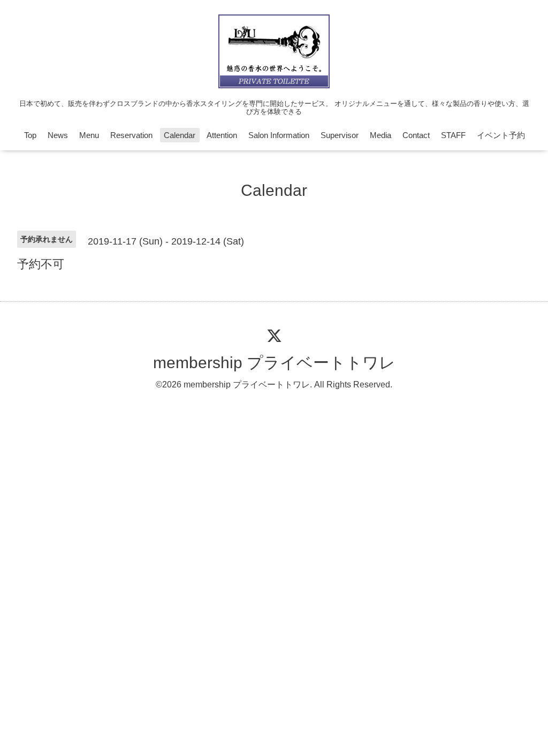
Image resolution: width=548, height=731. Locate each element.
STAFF (453, 135)
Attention (222, 135)
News (58, 135)
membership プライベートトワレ (274, 362)
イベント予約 (501, 135)
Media (380, 135)
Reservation (131, 135)
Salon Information (278, 135)
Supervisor (340, 135)
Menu (89, 135)
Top (30, 135)
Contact (416, 135)
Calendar (179, 135)
